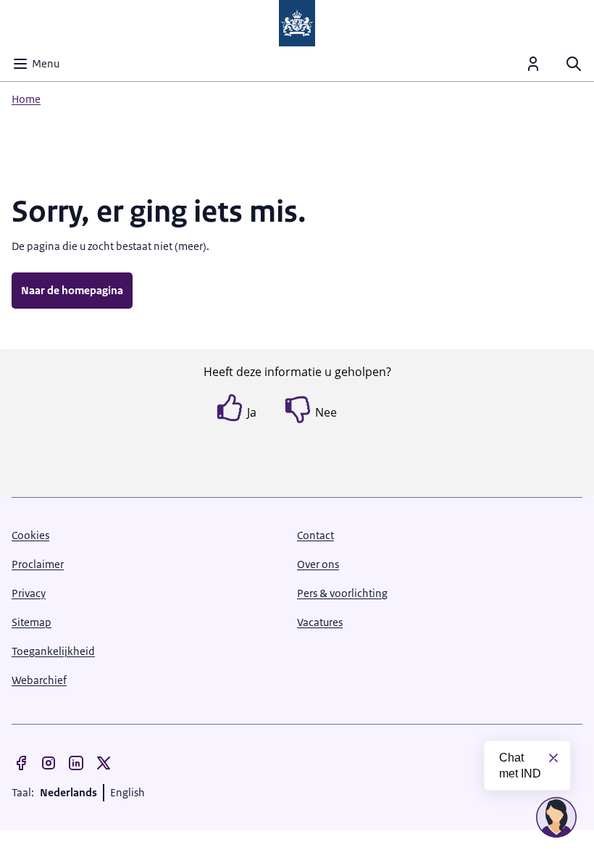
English (127, 792)
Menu (45, 63)
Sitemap (31, 622)
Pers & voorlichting (342, 593)
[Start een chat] (556, 817)
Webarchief (39, 680)
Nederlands (68, 792)
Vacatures (320, 622)
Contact (315, 535)
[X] (103, 763)
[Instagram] (48, 763)
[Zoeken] (573, 63)
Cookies (30, 535)
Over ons (318, 564)
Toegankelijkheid (53, 651)
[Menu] (533, 63)
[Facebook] (21, 763)
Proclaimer (38, 564)
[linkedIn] (76, 763)
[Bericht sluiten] (553, 758)
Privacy (29, 593)
